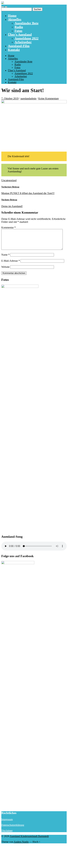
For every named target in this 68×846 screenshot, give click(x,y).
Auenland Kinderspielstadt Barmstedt (29, 836)
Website (5, 266)
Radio (19, 27)
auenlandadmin (28, 98)
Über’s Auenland (20, 34)
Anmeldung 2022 (26, 38)
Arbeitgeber (23, 42)
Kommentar (8, 227)
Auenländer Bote (26, 23)
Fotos (18, 30)
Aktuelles (14, 19)
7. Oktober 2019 (9, 98)
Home (12, 15)
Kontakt (14, 49)
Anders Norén (21, 841)
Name (5, 254)
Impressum (7, 819)
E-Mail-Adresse (10, 260)
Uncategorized (9, 180)
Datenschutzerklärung (12, 825)
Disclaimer (7, 830)
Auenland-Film (19, 46)
